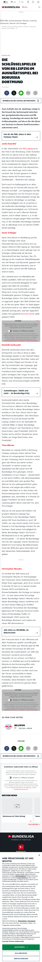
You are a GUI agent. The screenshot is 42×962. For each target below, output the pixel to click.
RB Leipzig (28, 149)
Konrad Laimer (28, 314)
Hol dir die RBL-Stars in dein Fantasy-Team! (17, 135)
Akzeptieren (19, 947)
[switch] (10, 331)
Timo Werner (8, 445)
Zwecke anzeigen (21, 958)
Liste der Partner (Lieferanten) (13, 941)
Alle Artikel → (34, 824)
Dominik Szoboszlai (11, 345)
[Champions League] (33, 1)
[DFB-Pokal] (28, 1)
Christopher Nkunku (12, 569)
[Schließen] (39, 855)
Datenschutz (22, 921)
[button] (39, 7)
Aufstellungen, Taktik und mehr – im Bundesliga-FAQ (16, 392)
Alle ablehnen (21, 953)
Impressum (31, 921)
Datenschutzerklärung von (14, 341)
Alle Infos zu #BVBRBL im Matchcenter (16, 631)
